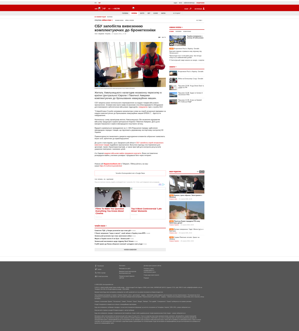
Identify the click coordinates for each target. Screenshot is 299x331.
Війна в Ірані (118, 20)
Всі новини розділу (100, 17)
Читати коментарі (130, 249)
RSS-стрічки (101, 273)
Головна (125, 13)
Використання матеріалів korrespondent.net (127, 272)
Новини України (175, 27)
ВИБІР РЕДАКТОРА (175, 171)
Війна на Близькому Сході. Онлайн (190, 79)
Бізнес (155, 13)
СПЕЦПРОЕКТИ (200, 3)
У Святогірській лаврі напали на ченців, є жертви (186, 60)
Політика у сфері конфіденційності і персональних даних (150, 270)
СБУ (104, 179)
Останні (171, 31)
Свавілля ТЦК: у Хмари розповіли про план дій (115, 230)
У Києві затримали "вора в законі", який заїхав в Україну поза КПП (122, 233)
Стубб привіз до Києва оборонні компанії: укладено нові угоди (121, 244)
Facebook (100, 266)
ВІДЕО (175, 3)
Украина (100, 179)
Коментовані (187, 31)
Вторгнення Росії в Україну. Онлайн (184, 48)
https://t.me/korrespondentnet (111, 166)
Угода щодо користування (151, 275)
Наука (163, 13)
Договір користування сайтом (152, 265)
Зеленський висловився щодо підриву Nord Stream (116, 241)
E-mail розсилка (102, 276)
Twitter (99, 269)
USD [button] (109, 8)
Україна (134, 13)
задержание (109, 179)
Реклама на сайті (124, 268)
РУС (96, 3)
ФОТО (180, 3)
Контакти (122, 265)
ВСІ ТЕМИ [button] (198, 20)
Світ (149, 13)
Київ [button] (96, 9)
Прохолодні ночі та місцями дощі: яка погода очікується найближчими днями (185, 56)
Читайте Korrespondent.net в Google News (130, 173)
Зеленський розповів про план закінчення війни (115, 236)
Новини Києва (119, 20)
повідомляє (143, 107)
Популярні (178, 31)
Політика (109, 17)
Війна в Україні (129, 20)
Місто (142, 13)
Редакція (146, 278)
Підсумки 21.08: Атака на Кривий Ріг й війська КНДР (190, 101)
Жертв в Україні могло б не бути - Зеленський (114, 238)
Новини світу (173, 199)
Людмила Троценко (104, 34)
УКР (99, 3)
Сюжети (172, 67)
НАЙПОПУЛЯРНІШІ (189, 3)
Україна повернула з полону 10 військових (195, 37)
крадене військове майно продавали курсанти (122, 153)
